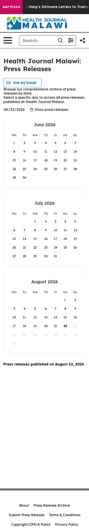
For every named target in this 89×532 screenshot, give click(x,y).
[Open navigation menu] (7, 40)
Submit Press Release (26, 515)
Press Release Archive (51, 505)
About (24, 505)
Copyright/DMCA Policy (31, 524)
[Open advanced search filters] (70, 40)
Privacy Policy (66, 524)
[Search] (60, 40)
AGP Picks (11, 7)
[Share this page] (82, 40)
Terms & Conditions (64, 515)
